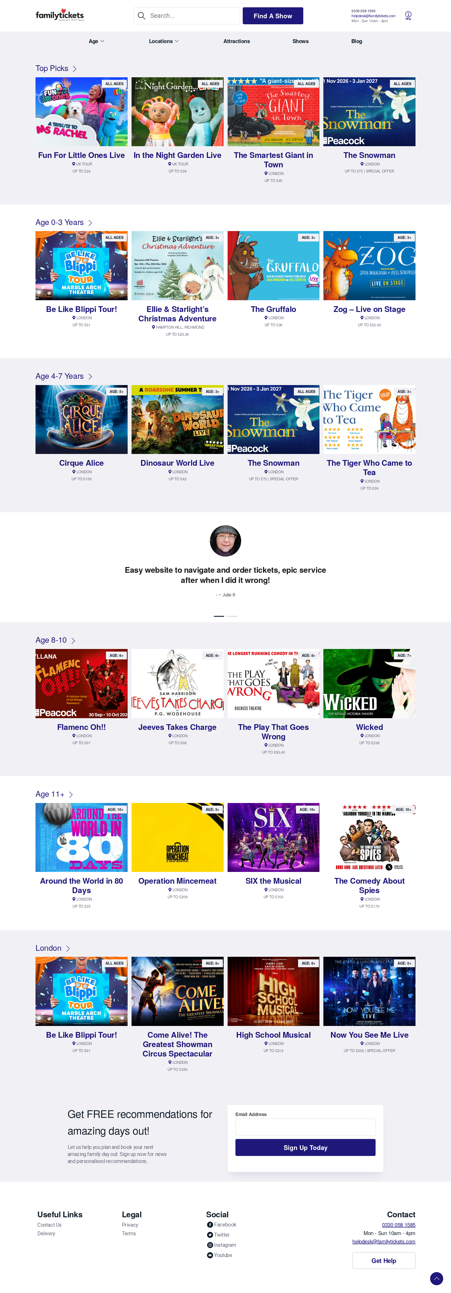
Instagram (225, 1245)
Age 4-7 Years (59, 375)
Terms (129, 1233)
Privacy (130, 1225)
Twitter (222, 1235)
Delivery (46, 1233)
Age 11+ (49, 793)
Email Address (251, 1114)
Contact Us (49, 1225)
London (48, 947)
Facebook (225, 1224)
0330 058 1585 (363, 10)
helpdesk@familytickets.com (374, 15)
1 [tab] (219, 616)
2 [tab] (232, 616)
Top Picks (51, 67)
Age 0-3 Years (59, 221)
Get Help (383, 1260)
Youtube (223, 1255)
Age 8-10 (51, 639)
